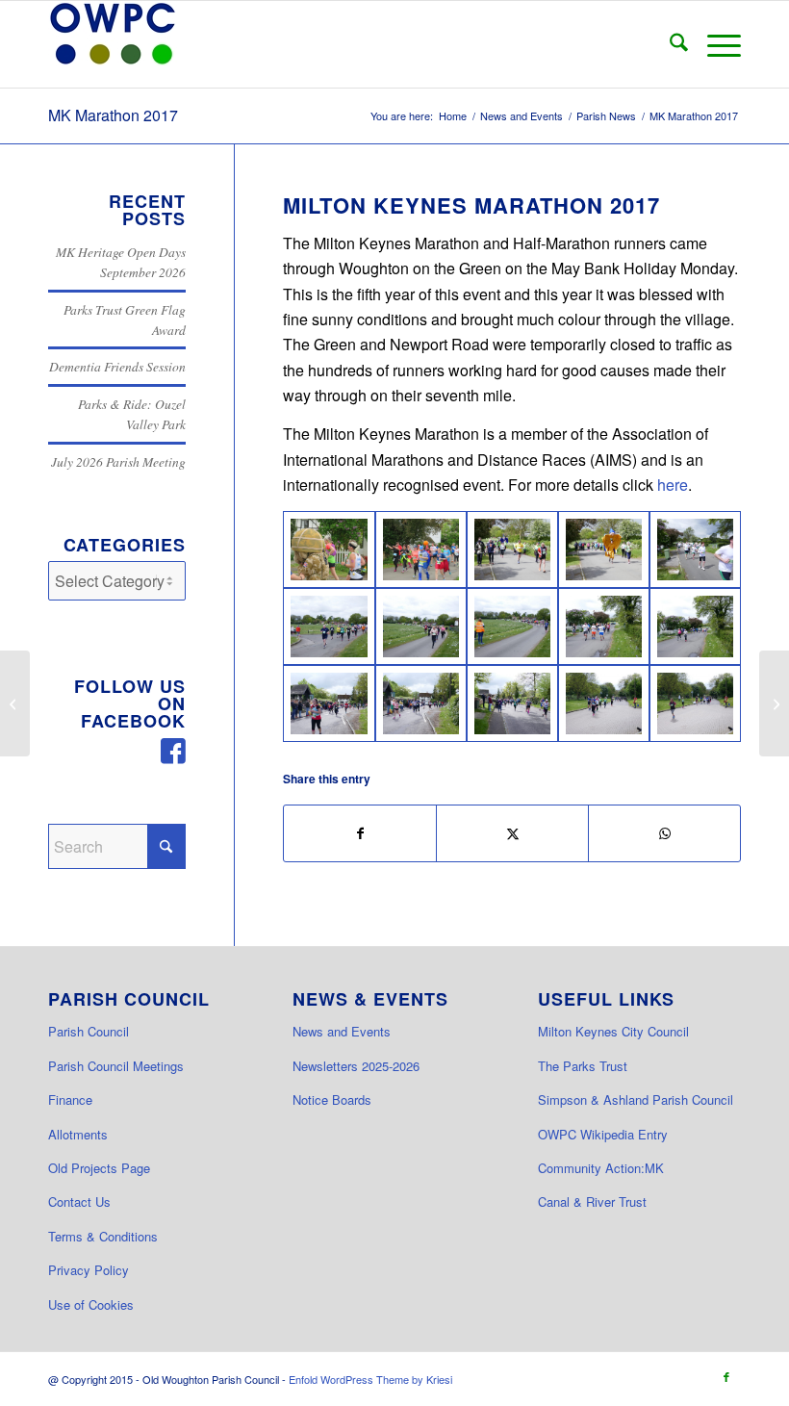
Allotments (78, 1134)
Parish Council (88, 1031)
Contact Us (79, 1201)
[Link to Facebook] (726, 1376)
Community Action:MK (601, 1168)
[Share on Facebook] (360, 832)
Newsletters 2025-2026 (356, 1066)
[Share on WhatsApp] (664, 832)
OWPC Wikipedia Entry (603, 1134)
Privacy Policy (88, 1270)
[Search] (669, 44)
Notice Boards (332, 1099)
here (672, 484)
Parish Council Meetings (116, 1066)
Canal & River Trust (592, 1201)
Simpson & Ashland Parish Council (635, 1099)
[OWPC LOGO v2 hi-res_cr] (112, 44)
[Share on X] (512, 832)
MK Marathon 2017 (113, 115)
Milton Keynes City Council (613, 1031)
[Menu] (714, 44)
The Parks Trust (582, 1066)
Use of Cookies (91, 1304)
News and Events (342, 1031)
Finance (70, 1099)
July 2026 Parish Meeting (118, 461)
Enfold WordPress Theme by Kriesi (370, 1379)
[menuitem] (669, 44)
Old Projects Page (99, 1168)
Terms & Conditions (103, 1236)
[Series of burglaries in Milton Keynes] (15, 703)
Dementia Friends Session (117, 366)
